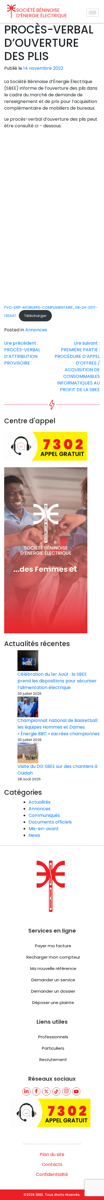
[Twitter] (46, 1091)
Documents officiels (50, 822)
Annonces (36, 330)
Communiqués (44, 815)
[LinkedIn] (26, 1091)
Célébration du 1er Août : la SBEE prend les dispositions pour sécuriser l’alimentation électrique (57, 681)
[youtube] (76, 1091)
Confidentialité (52, 1174)
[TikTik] (56, 1091)
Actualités (39, 802)
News (34, 835)
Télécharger (35, 315)
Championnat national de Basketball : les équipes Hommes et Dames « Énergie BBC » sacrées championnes (58, 727)
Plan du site (52, 1154)
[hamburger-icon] (92, 13)
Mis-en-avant (44, 828)
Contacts (52, 1164)
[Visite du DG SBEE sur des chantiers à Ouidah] (27, 752)
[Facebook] (36, 1091)
